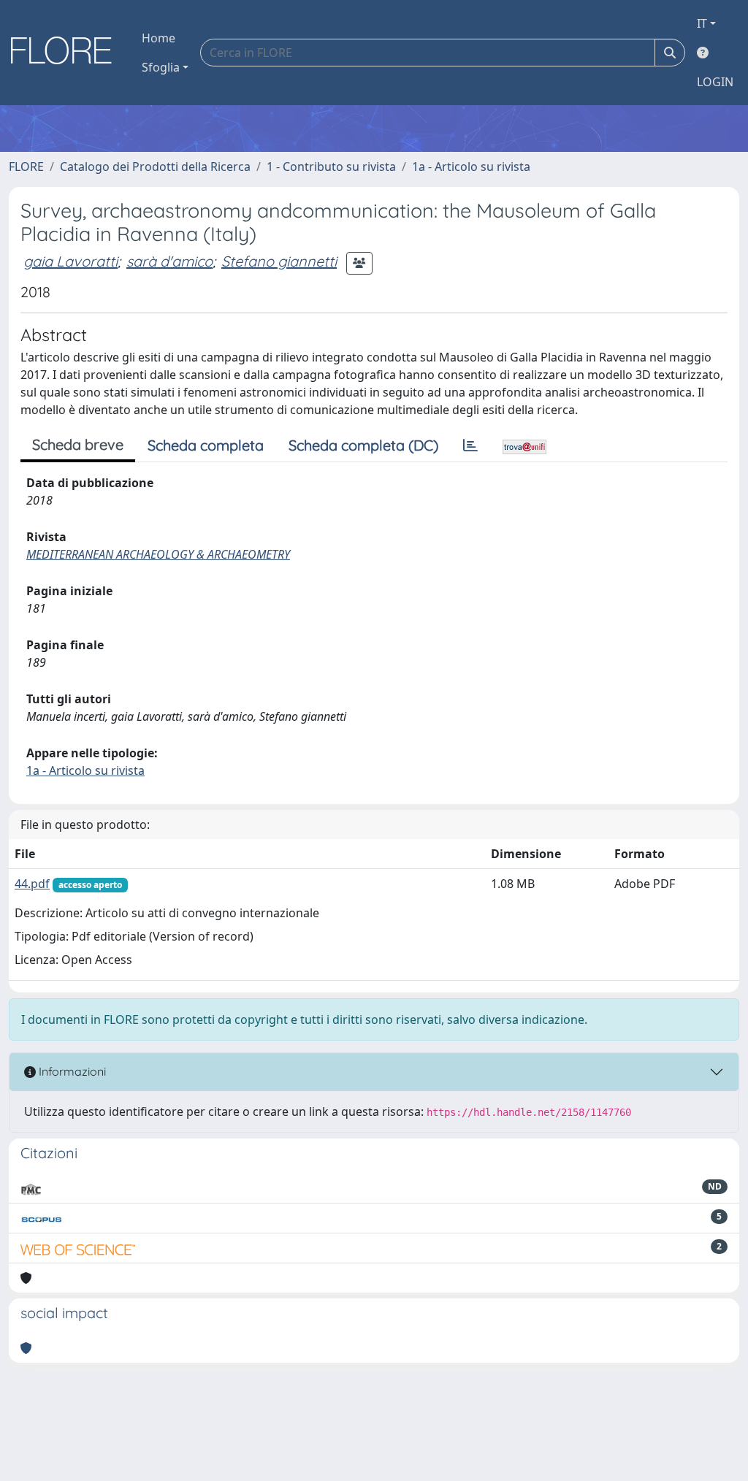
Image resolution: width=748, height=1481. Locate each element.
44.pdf (32, 884)
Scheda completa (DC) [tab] (363, 445)
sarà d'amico (169, 261)
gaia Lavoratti (70, 261)
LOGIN (715, 82)
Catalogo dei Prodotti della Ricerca (155, 166)
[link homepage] (66, 52)
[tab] (470, 445)
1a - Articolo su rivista (471, 166)
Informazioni (71, 1071)
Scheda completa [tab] (206, 445)
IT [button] (702, 23)
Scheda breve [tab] (77, 444)
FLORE (26, 166)
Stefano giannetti (279, 261)
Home (158, 38)
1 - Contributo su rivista (331, 166)
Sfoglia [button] (161, 67)
